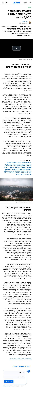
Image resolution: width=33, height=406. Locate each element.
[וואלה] (16, 2)
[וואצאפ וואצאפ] (7, 2)
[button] (25, 2)
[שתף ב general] (3, 2)
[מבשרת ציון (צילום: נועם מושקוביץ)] (16, 191)
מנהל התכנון (13, 359)
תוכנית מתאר (20, 359)
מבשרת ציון (28, 359)
